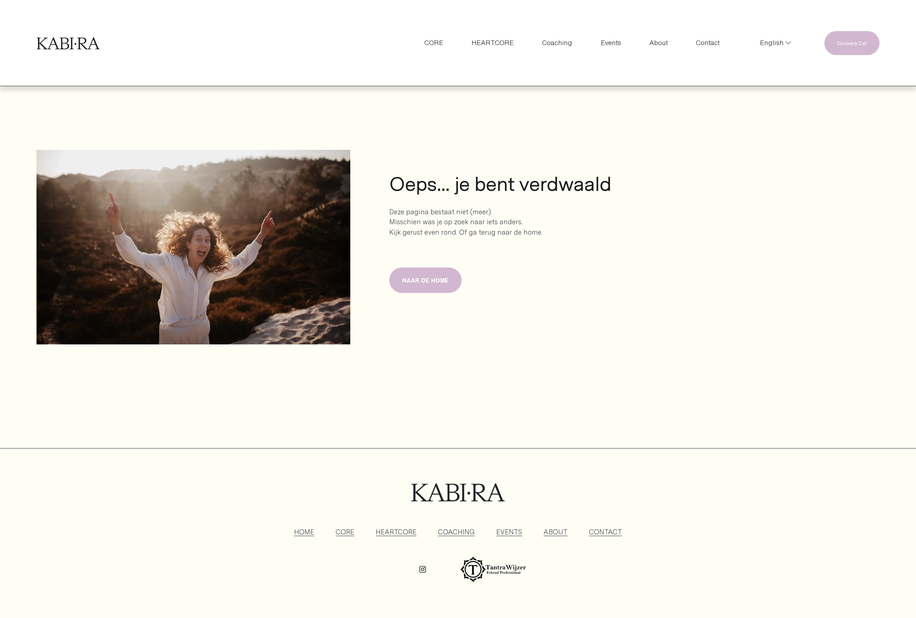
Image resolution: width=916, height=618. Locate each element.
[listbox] (772, 43)
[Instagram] (422, 569)
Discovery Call (852, 43)
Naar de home (425, 280)
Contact (708, 42)
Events (611, 42)
